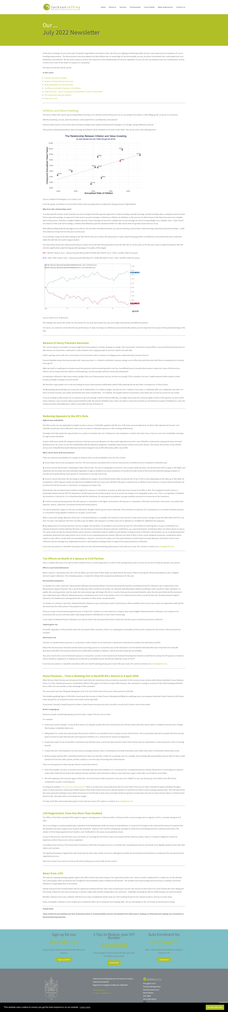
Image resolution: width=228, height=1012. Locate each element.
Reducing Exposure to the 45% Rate (59, 85)
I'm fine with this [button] (215, 1007)
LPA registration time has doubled (58, 95)
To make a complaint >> (102, 993)
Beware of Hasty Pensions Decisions (59, 81)
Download (113, 962)
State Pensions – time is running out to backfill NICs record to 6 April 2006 (73, 91)
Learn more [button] (85, 1007)
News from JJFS (51, 98)
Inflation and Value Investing (55, 78)
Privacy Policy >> (99, 990)
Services (123, 7)
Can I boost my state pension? (73, 787)
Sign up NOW (64, 959)
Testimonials (135, 7)
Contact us (180, 7)
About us (112, 7)
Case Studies (149, 7)
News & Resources (165, 7)
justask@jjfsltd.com (166, 546)
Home (103, 7)
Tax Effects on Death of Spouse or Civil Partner (63, 88)
